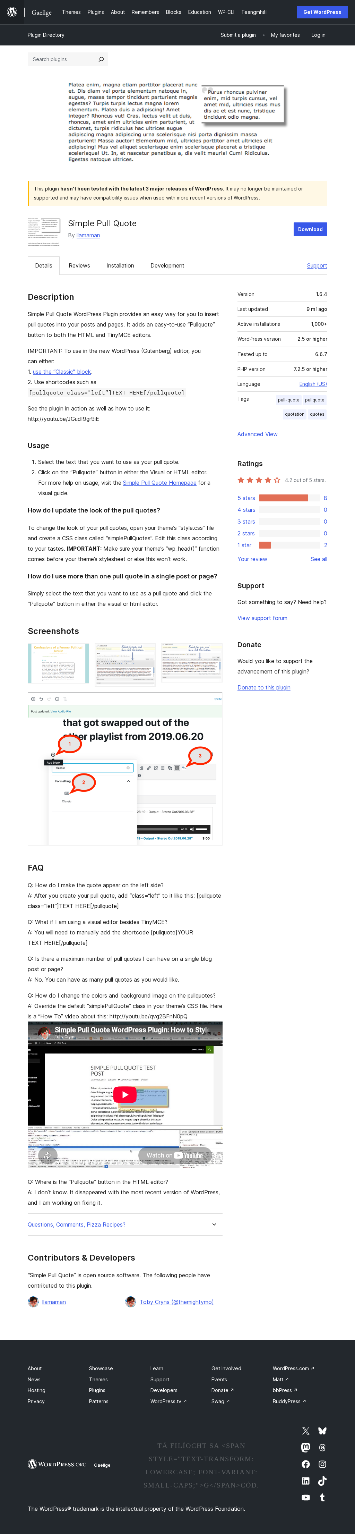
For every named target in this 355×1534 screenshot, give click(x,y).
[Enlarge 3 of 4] (213, 652)
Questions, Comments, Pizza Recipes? (76, 1224)
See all (319, 559)
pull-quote (289, 399)
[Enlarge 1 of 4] (79, 652)
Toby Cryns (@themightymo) (177, 1301)
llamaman (88, 235)
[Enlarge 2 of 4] (146, 652)
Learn (156, 1368)
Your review (252, 559)
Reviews (79, 265)
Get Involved (226, 1368)
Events (219, 1379)
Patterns (99, 1401)
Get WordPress (322, 12)
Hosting (36, 1390)
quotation (294, 414)
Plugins (97, 1390)
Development (167, 265)
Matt (281, 1379)
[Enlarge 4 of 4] (213, 701)
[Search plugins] (101, 59)
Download (310, 229)
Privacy (36, 1401)
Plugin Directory (46, 35)
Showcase (101, 1368)
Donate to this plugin (264, 687)
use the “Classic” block (62, 371)
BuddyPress (289, 1401)
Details (43, 265)
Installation (120, 265)
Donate (222, 1390)
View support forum (262, 618)
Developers (164, 1390)
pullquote (314, 399)
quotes (317, 414)
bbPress (285, 1390)
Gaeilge (102, 1465)
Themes (98, 1379)
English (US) (313, 384)
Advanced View (257, 434)
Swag (220, 1401)
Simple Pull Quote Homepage (160, 482)
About (35, 1368)
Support (317, 265)
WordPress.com (294, 1368)
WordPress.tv (168, 1401)
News (34, 1379)
